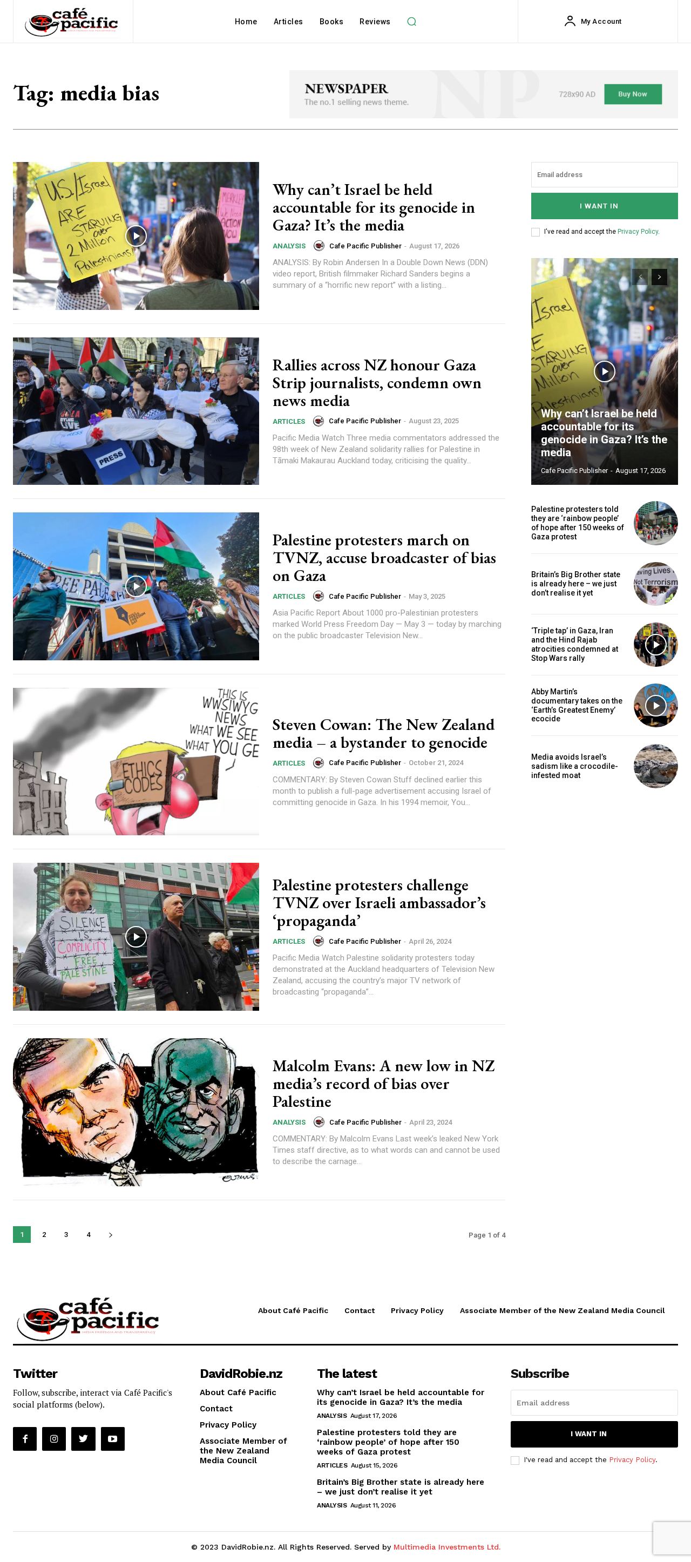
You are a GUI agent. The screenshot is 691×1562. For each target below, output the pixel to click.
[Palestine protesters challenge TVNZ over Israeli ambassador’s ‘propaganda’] (136, 937)
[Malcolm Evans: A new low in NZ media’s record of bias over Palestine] (136, 1112)
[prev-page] (640, 277)
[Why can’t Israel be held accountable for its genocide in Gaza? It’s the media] (136, 236)
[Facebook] (25, 1439)
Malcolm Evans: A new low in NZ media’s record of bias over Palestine (383, 1083)
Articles (289, 421)
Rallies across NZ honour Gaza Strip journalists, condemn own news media (377, 382)
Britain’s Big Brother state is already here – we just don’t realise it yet (575, 583)
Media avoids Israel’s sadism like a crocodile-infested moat (574, 766)
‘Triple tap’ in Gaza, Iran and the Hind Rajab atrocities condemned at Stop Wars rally (574, 644)
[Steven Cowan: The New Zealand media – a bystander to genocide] (136, 762)
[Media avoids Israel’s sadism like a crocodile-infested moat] (656, 766)
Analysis (289, 246)
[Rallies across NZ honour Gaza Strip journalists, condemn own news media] (136, 411)
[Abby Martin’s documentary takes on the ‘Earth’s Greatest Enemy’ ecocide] (656, 706)
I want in (599, 206)
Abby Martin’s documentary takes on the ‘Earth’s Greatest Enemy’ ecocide (576, 705)
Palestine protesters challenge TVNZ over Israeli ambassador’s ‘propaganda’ (379, 902)
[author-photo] (321, 245)
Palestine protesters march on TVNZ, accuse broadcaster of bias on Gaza (384, 557)
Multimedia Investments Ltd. (447, 1547)
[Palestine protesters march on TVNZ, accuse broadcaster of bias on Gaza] (136, 586)
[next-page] (110, 1234)
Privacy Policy (638, 231)
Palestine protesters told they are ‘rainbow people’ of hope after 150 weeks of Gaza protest (577, 522)
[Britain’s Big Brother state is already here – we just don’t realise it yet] (656, 584)
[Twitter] (83, 1439)
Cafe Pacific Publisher (365, 246)
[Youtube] (113, 1439)
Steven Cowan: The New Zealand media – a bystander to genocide (383, 733)
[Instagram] (54, 1439)
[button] (412, 21)
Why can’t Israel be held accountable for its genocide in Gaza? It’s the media (374, 207)
